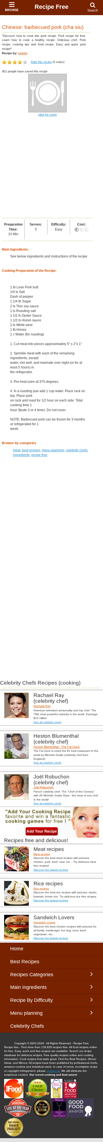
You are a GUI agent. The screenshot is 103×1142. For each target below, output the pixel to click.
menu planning (53, 450)
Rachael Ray (42, 706)
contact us (53, 1070)
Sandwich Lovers (44, 922)
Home (16, 948)
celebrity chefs (76, 450)
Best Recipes (24, 961)
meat (16, 450)
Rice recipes (41, 888)
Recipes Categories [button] (31, 974)
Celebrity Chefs (27, 1026)
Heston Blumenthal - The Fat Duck (57, 746)
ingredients (21, 455)
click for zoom (47, 114)
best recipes (31, 450)
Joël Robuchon (44, 787)
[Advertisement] (51, 167)
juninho (22, 53)
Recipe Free (51, 6)
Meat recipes (42, 854)
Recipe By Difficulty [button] (32, 1000)
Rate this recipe (41, 62)
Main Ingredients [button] (32, 987)
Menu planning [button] (32, 1013)
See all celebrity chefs (47, 722)
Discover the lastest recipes (51, 869)
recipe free (39, 455)
